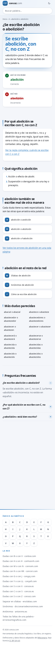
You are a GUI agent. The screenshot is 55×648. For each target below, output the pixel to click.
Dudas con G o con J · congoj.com (19, 576)
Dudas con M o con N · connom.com (20, 566)
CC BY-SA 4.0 (14, 640)
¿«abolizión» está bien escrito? (20, 416)
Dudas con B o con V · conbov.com (19, 556)
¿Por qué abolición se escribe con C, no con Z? (24, 406)
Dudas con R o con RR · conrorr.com (20, 571)
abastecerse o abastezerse (36, 337)
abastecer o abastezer (40, 326)
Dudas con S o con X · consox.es (18, 586)
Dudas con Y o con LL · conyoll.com (20, 581)
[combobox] (28, 11)
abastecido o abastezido (10, 355)
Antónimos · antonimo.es (15, 611)
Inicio (5, 19)
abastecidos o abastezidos (36, 355)
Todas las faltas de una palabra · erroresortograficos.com (19, 618)
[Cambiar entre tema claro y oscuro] (49, 3)
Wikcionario (42, 637)
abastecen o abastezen (10, 328)
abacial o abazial (12, 312)
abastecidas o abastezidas (36, 346)
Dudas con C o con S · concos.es (18, 591)
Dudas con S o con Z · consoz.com (19, 596)
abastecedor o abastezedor (11, 319)
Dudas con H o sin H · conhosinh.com (21, 561)
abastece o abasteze (39, 312)
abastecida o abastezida (10, 346)
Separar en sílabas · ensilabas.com (20, 601)
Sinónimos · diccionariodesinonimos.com (23, 606)
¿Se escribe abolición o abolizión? (21, 382)
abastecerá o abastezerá (10, 337)
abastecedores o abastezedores (37, 319)
